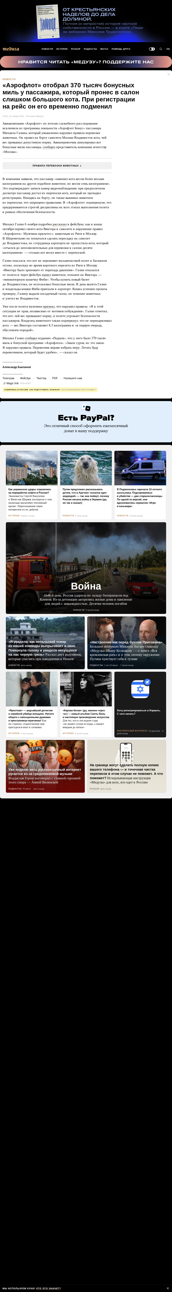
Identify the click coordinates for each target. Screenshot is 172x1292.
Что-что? (24, 383)
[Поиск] (160, 49)
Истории (62, 49)
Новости (47, 49)
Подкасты (90, 49)
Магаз (104, 49)
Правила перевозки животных (55, 165)
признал (50, 306)
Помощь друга (121, 49)
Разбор (76, 49)
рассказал (61, 223)
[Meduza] (11, 49)
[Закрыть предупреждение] (168, 1288)
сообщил (50, 146)
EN (168, 49)
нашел (47, 274)
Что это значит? (47, 1288)
